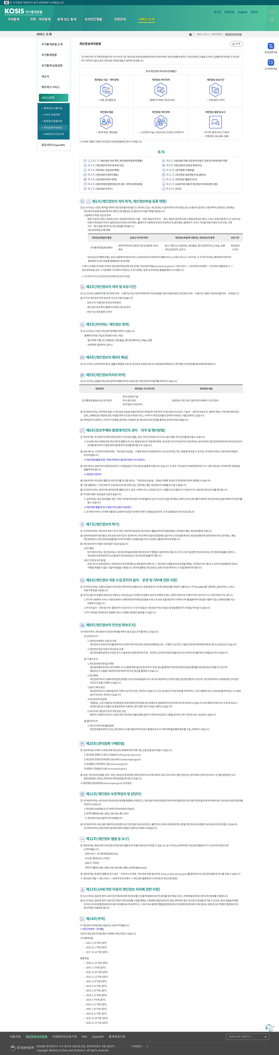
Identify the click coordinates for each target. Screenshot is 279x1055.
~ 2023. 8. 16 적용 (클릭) (96, 986)
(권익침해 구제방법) (184, 170)
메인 (190, 34)
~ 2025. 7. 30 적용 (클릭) (96, 1008)
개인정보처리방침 (233, 34)
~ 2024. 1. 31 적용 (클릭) (96, 995)
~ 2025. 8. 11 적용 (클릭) (96, 1013)
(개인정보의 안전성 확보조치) (188, 165)
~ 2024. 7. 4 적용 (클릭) (95, 999)
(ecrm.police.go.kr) (117, 768)
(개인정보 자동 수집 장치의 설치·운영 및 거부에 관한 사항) (200, 160)
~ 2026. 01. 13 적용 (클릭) (96, 1022)
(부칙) (178, 188)
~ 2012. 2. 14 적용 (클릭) (96, 942)
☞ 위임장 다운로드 (93, 474)
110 (145, 1046)
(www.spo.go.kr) (119, 763)
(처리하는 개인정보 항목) (107, 170)
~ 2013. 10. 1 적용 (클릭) (96, 947)
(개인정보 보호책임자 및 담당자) (190, 174)
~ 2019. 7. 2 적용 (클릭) (95, 967)
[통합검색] (272, 19)
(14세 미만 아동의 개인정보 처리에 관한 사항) (196, 184)
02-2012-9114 (123, 1046)
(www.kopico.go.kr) (131, 759)
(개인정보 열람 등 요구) (186, 179)
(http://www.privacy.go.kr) (174, 873)
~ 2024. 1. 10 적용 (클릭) (96, 990)
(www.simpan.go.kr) (112, 783)
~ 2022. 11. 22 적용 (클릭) (96, 976)
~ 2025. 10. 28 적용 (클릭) (96, 1018)
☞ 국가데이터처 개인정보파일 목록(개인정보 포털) (106, 276)
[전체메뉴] (271, 12)
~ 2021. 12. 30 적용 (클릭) (96, 972)
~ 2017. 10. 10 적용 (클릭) (96, 952)
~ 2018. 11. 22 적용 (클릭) (96, 962)
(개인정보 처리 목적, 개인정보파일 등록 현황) (121, 160)
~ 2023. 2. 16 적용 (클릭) (96, 981)
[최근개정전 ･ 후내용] (93, 929)
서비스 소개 (201, 34)
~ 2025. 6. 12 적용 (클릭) (96, 1004)
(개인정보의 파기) (103, 188)
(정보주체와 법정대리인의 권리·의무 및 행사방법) (118, 184)
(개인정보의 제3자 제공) (106, 174)
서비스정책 (216, 34)
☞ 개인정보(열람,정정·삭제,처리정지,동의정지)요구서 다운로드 (114, 459)
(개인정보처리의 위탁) (106, 179)
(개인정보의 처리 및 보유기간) (109, 165)
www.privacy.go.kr (163, 266)
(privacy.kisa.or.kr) (132, 754)
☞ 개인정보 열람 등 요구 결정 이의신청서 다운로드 (108, 507)
